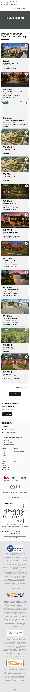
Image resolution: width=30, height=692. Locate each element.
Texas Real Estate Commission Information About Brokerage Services (15, 532)
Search (16, 448)
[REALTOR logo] (18, 487)
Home (3, 451)
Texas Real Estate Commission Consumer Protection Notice (15, 536)
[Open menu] (27, 8)
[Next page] (26, 387)
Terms (3, 463)
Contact (4, 455)
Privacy (4, 461)
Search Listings (15, 393)
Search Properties (19, 451)
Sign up (18, 8)
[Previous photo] (3, 51)
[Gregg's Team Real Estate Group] (15, 478)
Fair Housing (5, 469)
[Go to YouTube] (11, 423)
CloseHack (19, 497)
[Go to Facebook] (3, 423)
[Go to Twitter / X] (8, 423)
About (4, 448)
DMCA (4, 465)
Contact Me (7, 414)
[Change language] (14, 8)
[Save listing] (26, 45)
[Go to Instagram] (5, 423)
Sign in (23, 8)
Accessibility (5, 467)
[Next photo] (26, 51)
